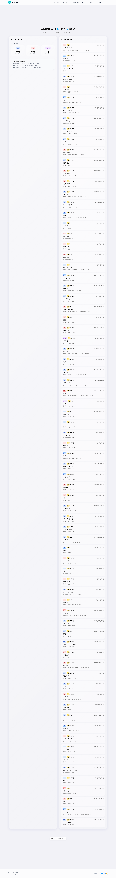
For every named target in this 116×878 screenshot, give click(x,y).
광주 (63, 29)
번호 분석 (75, 2)
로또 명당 (84, 2)
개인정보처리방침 (12, 874)
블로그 (100, 2)
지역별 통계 (48, 29)
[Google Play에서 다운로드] (106, 873)
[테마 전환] (106, 2)
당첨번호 (56, 2)
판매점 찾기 (93, 2)
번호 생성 (65, 2)
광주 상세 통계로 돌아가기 (58, 839)
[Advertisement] (58, 17)
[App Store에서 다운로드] (102, 873)
